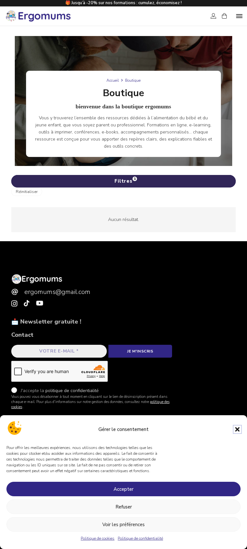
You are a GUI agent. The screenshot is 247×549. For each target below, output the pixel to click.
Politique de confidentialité (140, 538)
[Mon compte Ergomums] (213, 16)
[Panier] (224, 16)
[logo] (38, 16)
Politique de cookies (97, 538)
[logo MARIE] (37, 279)
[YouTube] (39, 303)
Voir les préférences (123, 524)
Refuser (123, 507)
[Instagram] (14, 303)
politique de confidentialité (72, 391)
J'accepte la (59, 391)
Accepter (123, 489)
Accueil (112, 80)
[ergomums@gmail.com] (17, 292)
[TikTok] (27, 303)
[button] (237, 429)
